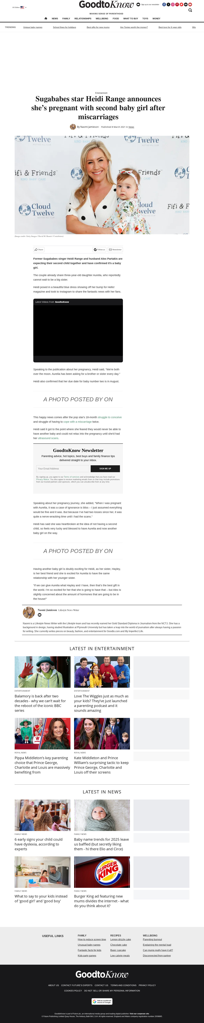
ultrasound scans (48, 438)
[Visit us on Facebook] (164, 4)
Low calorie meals (120, 955)
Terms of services (72, 477)
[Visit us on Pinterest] (177, 4)
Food (116, 18)
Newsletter (117, 249)
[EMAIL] (40, 615)
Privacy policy (147, 985)
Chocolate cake (118, 945)
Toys (145, 18)
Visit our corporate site (139, 1014)
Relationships (83, 18)
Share (40, 249)
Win (194, 27)
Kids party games (87, 955)
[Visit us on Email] (186, 4)
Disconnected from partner (157, 955)
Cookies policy (73, 990)
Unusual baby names (89, 945)
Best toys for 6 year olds (170, 27)
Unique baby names (32, 27)
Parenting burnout (152, 939)
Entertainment (101, 93)
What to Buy (130, 18)
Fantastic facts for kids (89, 950)
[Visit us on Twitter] (168, 4)
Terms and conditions (123, 985)
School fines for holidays (64, 27)
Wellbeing (102, 18)
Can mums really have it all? (158, 950)
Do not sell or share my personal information (112, 990)
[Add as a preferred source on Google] (102, 1001)
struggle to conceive (110, 417)
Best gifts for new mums (98, 27)
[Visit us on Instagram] (173, 4)
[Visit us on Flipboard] (181, 4)
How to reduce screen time (92, 939)
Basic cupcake (118, 950)
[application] (78, 330)
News (55, 18)
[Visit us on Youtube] (190, 4)
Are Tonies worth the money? (134, 27)
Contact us (101, 985)
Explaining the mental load (157, 945)
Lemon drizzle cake (120, 939)
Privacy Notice (42, 479)
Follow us (101, 249)
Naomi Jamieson (89, 126)
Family (66, 18)
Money (156, 18)
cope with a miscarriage (77, 421)
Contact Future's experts (76, 985)
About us (53, 985)
